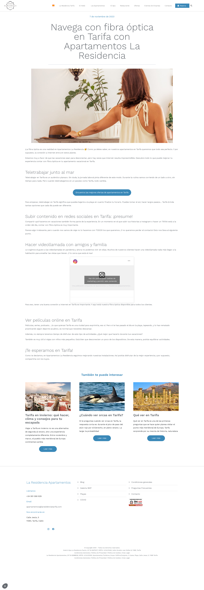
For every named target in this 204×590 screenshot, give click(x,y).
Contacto (168, 6)
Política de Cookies (114, 553)
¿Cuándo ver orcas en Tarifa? (101, 415)
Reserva (182, 6)
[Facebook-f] (53, 529)
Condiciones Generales (82, 553)
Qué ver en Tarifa (146, 415)
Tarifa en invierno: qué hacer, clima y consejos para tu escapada (47, 418)
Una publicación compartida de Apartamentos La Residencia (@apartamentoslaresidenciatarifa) (108, 286)
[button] (191, 6)
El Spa (112, 6)
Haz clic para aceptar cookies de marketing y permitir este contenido (102, 279)
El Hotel (82, 6)
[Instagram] (48, 529)
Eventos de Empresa (152, 6)
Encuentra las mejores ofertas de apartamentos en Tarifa (102, 192)
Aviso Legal (126, 553)
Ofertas (137, 6)
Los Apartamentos (98, 6)
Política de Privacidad (98, 553)
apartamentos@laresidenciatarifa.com (44, 507)
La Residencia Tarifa (66, 6)
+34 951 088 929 (34, 496)
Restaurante (124, 6)
